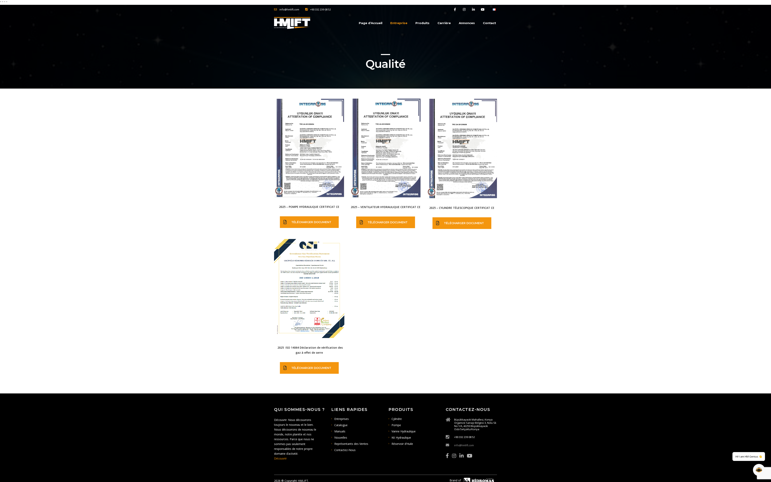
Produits (422, 23)
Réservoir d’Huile (402, 444)
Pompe (396, 425)
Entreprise (398, 23)
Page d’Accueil (370, 23)
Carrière (444, 23)
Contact (489, 23)
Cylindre (397, 419)
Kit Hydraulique (401, 437)
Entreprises (341, 419)
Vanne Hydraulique (404, 431)
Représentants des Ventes (351, 444)
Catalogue (341, 425)
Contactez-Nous (345, 450)
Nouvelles (340, 437)
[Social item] (447, 456)
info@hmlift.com (464, 445)
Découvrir (280, 458)
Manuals (339, 431)
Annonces (467, 23)
